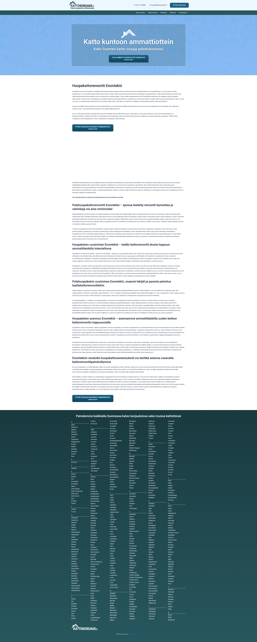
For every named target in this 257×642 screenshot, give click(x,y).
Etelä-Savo (74, 493)
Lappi (111, 514)
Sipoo (150, 554)
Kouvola (112, 438)
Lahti (111, 495)
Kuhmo (112, 448)
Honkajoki (74, 573)
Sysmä (151, 596)
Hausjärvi (74, 554)
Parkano (132, 526)
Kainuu (93, 482)
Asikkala (74, 449)
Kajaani (93, 484)
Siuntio (151, 559)
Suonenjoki (152, 593)
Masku (112, 603)
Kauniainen (94, 537)
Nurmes (132, 480)
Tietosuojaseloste (135, 634)
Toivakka (171, 448)
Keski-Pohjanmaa (96, 562)
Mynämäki (132, 438)
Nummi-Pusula (134, 478)
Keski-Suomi (95, 564)
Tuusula (170, 465)
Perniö (131, 541)
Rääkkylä (151, 497)
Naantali (132, 456)
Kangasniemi (95, 496)
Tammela (152, 616)
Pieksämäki (133, 551)
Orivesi (131, 501)
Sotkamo (152, 576)
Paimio (131, 517)
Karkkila (93, 520)
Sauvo (151, 523)
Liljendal (112, 548)
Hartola (73, 542)
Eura (72, 498)
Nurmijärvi (132, 483)
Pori (130, 589)
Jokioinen (94, 439)
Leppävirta (113, 539)
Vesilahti (170, 547)
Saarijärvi (152, 503)
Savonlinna (152, 528)
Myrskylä (132, 441)
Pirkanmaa (132, 565)
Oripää (131, 499)
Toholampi (171, 443)
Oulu (130, 506)
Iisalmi (73, 599)
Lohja (111, 556)
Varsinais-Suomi (173, 533)
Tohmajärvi (171, 441)
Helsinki (73, 561)
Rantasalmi (152, 451)
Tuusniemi (171, 462)
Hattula (73, 544)
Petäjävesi (132, 548)
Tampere (151, 619)
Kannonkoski (95, 501)
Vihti (169, 557)
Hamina (73, 530)
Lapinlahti (113, 507)
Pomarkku (132, 587)
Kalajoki (93, 486)
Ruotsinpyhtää (153, 488)
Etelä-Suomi (75, 496)
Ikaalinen (74, 604)
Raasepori (152, 446)
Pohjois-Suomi (134, 582)
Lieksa (112, 544)
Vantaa (170, 525)
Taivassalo (152, 614)
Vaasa (170, 508)
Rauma (151, 459)
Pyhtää (131, 614)
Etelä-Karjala (75, 489)
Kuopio (112, 453)
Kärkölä (112, 484)
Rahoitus (173, 13)
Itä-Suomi (94, 424)
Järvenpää (94, 471)
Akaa (73, 425)
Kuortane (113, 457)
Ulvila (169, 480)
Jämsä (93, 466)
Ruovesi (151, 490)
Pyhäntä (151, 424)
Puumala (132, 611)
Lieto (111, 546)
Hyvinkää (74, 583)
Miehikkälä (113, 615)
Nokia (131, 468)
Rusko (151, 493)
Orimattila (132, 496)
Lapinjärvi (113, 505)
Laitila (112, 500)
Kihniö (93, 574)
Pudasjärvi (132, 599)
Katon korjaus (140, 13)
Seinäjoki (151, 535)
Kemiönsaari (95, 552)
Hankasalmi (75, 535)
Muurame (132, 433)
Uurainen (171, 493)
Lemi (111, 531)
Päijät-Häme (153, 433)
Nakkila (131, 459)
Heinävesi (74, 559)
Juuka (93, 454)
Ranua (151, 456)
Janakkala (94, 434)
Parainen (132, 522)
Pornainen (132, 592)
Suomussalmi (153, 591)
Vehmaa (170, 537)
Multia (131, 426)
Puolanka (132, 609)
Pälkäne (151, 436)
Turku (170, 455)
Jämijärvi (93, 464)
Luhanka (112, 570)
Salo (150, 511)
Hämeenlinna (75, 590)
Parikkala (132, 524)
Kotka (112, 436)
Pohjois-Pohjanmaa (135, 577)
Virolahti (170, 571)
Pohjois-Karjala (134, 575)
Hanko (73, 537)
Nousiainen (133, 473)
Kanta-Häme (95, 506)
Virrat (169, 574)
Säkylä (151, 598)
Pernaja (131, 539)
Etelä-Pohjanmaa (77, 491)
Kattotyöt (164, 13)
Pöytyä (151, 438)
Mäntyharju (133, 450)
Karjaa (93, 516)
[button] (179, 5)
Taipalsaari (152, 609)
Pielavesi (132, 553)
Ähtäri (170, 617)
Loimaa (112, 561)
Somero (151, 571)
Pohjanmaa (133, 573)
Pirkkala (131, 568)
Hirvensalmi (75, 568)
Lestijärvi (113, 541)
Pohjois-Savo (133, 580)
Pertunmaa (133, 546)
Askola (73, 454)
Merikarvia (113, 610)
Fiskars (73, 509)
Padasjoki (132, 514)
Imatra (73, 611)
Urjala (170, 483)
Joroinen (93, 442)
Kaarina (93, 477)
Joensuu (93, 437)
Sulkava (151, 579)
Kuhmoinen (113, 450)
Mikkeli (112, 620)
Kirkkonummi (95, 591)
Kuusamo (113, 467)
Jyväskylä (94, 461)
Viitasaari (171, 562)
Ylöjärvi (170, 607)
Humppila (74, 578)
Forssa (73, 512)
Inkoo (73, 616)
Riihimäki (151, 473)
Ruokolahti (152, 485)
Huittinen (74, 576)
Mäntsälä (132, 443)
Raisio (151, 449)
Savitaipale (152, 525)
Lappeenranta (114, 512)
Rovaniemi (152, 483)
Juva (92, 459)
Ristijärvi (151, 480)
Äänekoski (171, 620)
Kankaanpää (95, 499)
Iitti (72, 601)
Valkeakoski (172, 513)
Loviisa (112, 568)
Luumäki (112, 580)
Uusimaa (171, 500)
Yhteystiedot (183, 13)
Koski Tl (112, 433)
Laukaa (112, 522)
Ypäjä (170, 609)
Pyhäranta (152, 426)
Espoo (73, 486)
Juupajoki (94, 456)
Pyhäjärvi (132, 619)
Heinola (73, 556)
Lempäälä (113, 536)
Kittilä (92, 598)
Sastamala (152, 518)
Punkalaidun (133, 607)
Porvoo (131, 594)
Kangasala (94, 491)
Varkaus (170, 528)
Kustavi (112, 465)
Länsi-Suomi (114, 587)
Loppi (111, 565)
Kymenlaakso (114, 477)
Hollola (73, 571)
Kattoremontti (152, 13)
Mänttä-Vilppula (134, 448)
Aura (72, 456)
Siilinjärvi (151, 547)
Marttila (112, 600)
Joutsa (93, 444)
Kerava (93, 557)
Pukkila (131, 602)
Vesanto (170, 545)
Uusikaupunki (172, 497)
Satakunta (152, 520)
